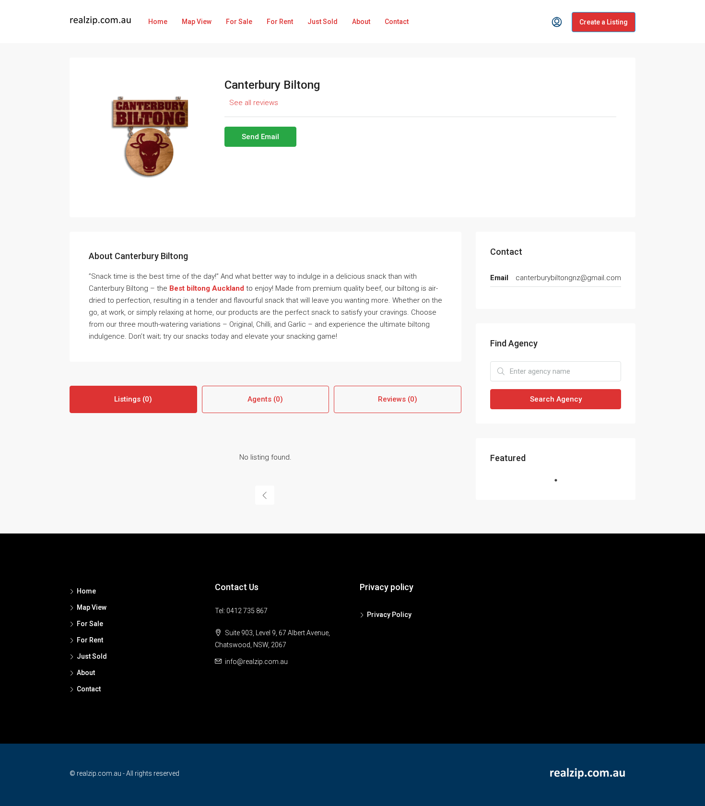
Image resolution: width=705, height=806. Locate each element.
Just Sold (322, 21)
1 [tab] (560, 484)
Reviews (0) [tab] (397, 399)
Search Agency (556, 399)
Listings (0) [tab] (133, 399)
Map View (197, 21)
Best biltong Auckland (206, 288)
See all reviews (253, 102)
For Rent (280, 21)
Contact (397, 21)
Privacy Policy (389, 614)
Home (157, 21)
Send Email (260, 136)
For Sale (239, 21)
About (361, 21)
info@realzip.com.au (256, 661)
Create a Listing (603, 22)
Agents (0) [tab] (265, 399)
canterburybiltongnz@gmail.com (568, 277)
